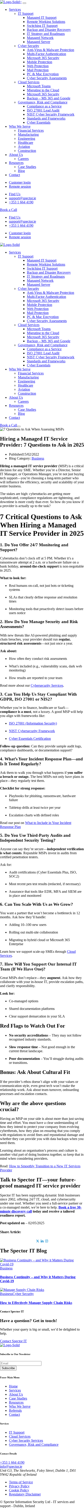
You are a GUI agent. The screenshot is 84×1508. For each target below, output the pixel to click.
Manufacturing (28, 134)
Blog (21, 171)
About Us (16, 155)
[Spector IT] (10, 245)
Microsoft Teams (39, 86)
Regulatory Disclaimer (25, 1494)
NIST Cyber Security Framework (50, 114)
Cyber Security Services (26, 1440)
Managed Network (40, 38)
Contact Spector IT (13, 1341)
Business (38, 458)
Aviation (24, 146)
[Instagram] (46, 1241)
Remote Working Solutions (46, 22)
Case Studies (27, 167)
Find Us (14, 194)
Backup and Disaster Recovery (49, 30)
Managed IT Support (41, 17)
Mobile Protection (39, 62)
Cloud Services (28, 82)
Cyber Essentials (38, 122)
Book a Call (8, 210)
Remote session (20, 186)
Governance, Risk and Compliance (42, 102)
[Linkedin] (42, 1241)
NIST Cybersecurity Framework (32, 731)
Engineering (26, 138)
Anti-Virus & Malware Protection (50, 50)
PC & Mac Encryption (43, 74)
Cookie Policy (19, 1490)
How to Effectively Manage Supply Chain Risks (36, 1303)
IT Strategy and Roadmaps (46, 34)
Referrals (15, 1410)
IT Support (25, 13)
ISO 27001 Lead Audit (43, 110)
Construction (27, 151)
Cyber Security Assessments (47, 78)
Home (13, 1386)
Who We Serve (19, 126)
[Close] (24, 3)
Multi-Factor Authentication (46, 54)
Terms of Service (21, 1482)
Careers (23, 159)
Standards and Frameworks (46, 118)
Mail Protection (38, 70)
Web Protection (38, 66)
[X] (37, 1241)
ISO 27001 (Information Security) (33, 723)
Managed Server (38, 42)
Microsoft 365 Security (43, 58)
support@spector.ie (22, 198)
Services (15, 9)
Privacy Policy (19, 1486)
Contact (14, 175)
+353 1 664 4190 (21, 202)
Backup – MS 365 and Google (48, 98)
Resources (16, 163)
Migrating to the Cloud (43, 90)
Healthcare (25, 142)
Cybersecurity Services (47, 685)
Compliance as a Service (44, 106)
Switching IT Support (42, 26)
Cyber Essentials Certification (30, 738)
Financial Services (31, 130)
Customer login (20, 182)
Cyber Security (28, 46)
